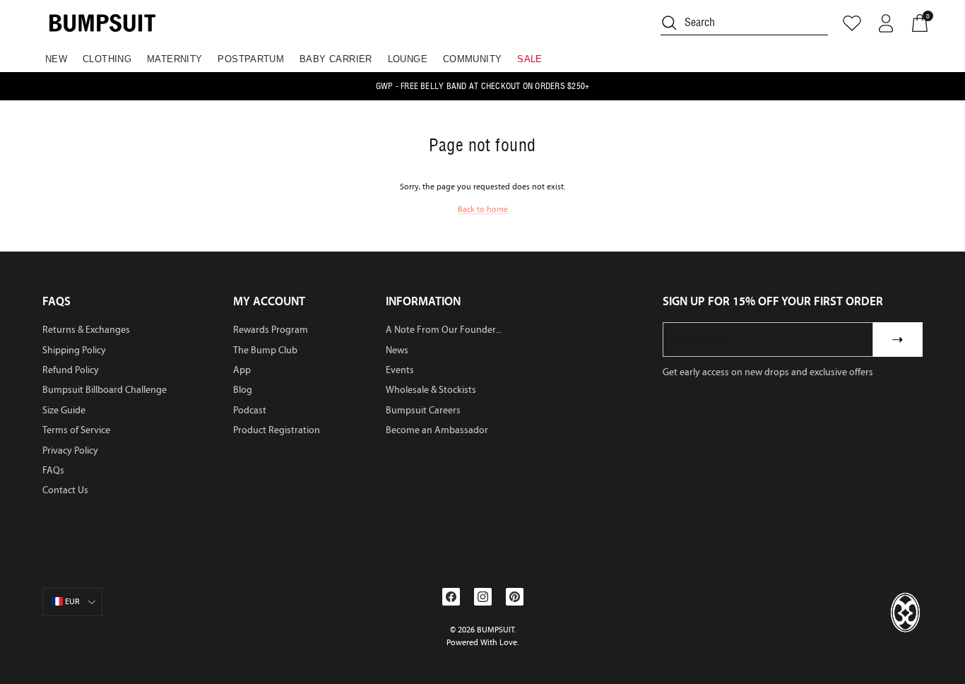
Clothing (107, 59)
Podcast (249, 410)
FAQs (53, 470)
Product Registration (276, 430)
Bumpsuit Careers (423, 410)
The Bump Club (265, 350)
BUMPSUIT (495, 630)
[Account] (886, 23)
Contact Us (65, 490)
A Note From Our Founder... (444, 330)
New (56, 59)
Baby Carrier (336, 59)
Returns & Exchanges (86, 330)
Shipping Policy (74, 350)
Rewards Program (270, 330)
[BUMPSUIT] (102, 23)
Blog (242, 390)
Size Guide (63, 410)
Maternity (175, 59)
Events (400, 370)
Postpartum (251, 59)
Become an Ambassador (437, 430)
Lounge (407, 59)
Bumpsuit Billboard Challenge (104, 390)
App (242, 370)
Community (472, 59)
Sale (530, 59)
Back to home (483, 209)
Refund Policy (70, 370)
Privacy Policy (70, 450)
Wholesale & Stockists (431, 390)
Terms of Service (76, 430)
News (397, 350)
